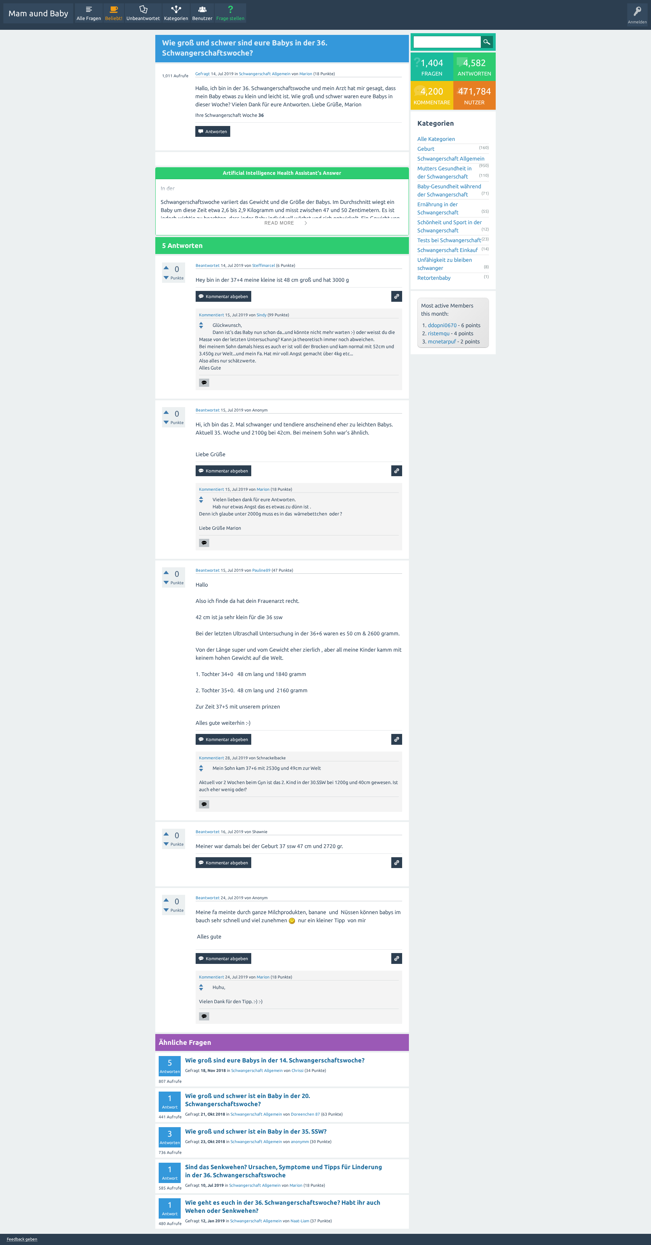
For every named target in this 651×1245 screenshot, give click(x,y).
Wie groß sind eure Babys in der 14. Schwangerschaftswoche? (274, 1060)
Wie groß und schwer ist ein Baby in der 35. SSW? (256, 1131)
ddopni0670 (442, 325)
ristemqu (439, 333)
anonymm (300, 1141)
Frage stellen (230, 18)
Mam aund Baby (38, 13)
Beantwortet (208, 265)
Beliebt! (113, 18)
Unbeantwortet (143, 18)
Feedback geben (22, 1239)
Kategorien (176, 18)
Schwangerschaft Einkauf (447, 250)
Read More (279, 223)
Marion (296, 1185)
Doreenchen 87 (305, 1114)
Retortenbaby (434, 278)
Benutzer (202, 18)
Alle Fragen (89, 18)
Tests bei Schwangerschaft (449, 240)
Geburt (425, 149)
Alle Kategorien (436, 139)
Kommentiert (211, 315)
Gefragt (202, 73)
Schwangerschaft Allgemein (265, 73)
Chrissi (297, 1070)
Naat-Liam (300, 1221)
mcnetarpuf (442, 341)
